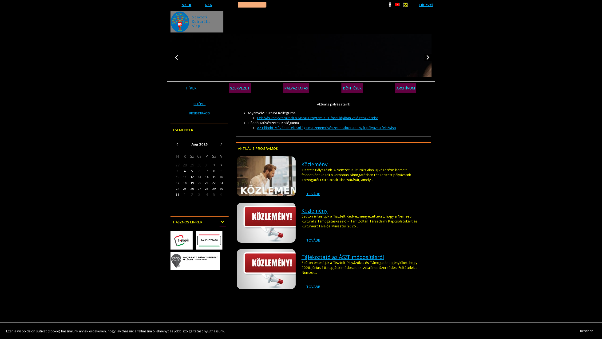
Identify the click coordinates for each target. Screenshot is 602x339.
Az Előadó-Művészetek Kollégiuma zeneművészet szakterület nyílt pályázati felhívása (326, 127)
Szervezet (240, 88)
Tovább (313, 193)
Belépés (200, 104)
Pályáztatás (296, 88)
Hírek (191, 88)
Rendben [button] (586, 331)
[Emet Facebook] (390, 4)
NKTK (186, 4)
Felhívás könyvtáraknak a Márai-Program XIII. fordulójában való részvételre (317, 117)
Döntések (352, 88)
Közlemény (314, 164)
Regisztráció (199, 113)
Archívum (405, 88)
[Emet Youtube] (397, 4)
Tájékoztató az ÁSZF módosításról (342, 256)
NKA (208, 4)
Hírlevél (426, 4)
